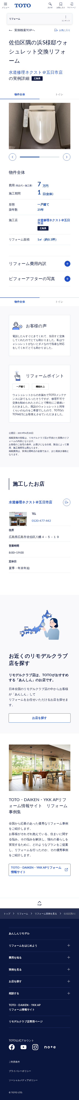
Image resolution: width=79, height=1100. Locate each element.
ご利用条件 (14, 1062)
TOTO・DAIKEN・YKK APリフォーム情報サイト (36, 870)
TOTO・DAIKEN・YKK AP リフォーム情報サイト (25, 1007)
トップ (7, 914)
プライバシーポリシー (20, 1071)
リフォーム (22, 914)
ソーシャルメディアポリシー (23, 1080)
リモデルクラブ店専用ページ (26, 1021)
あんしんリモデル (19, 933)
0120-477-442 (41, 520)
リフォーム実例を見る (46, 914)
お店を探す (39, 718)
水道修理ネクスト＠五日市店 (36, 72)
